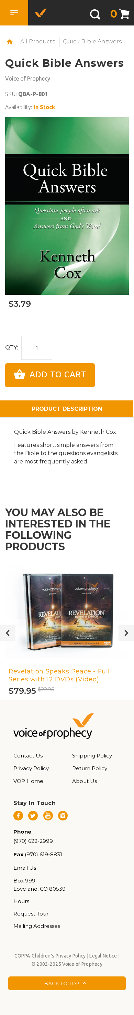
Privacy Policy (31, 768)
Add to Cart (57, 374)
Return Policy (89, 768)
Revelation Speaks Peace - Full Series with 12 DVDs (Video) (59, 675)
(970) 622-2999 (33, 841)
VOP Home (28, 781)
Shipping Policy (92, 755)
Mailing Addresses (36, 926)
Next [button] (126, 633)
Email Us (24, 868)
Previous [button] (7, 633)
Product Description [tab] (67, 409)
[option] (67, 206)
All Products (37, 41)
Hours (21, 901)
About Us (84, 781)
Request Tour (30, 913)
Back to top (63, 983)
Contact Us (28, 755)
